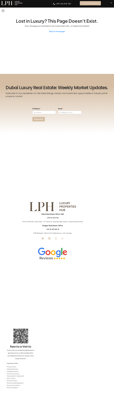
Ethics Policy (11, 378)
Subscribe (38, 119)
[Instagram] (56, 238)
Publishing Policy (12, 369)
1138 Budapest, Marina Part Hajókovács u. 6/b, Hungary (52, 233)
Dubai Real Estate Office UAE (52, 214)
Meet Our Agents (12, 387)
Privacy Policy (11, 367)
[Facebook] (43, 238)
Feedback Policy (12, 371)
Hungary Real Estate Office (52, 225)
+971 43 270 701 (53, 218)
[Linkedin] (49, 238)
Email (60, 109)
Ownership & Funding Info (15, 376)
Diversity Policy (12, 381)
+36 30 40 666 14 (52, 229)
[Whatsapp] (62, 238)
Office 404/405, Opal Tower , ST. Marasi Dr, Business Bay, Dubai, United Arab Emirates (52, 221)
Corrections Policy (13, 374)
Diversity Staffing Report (15, 383)
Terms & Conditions (13, 385)
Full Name (36, 109)
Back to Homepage (57, 31)
